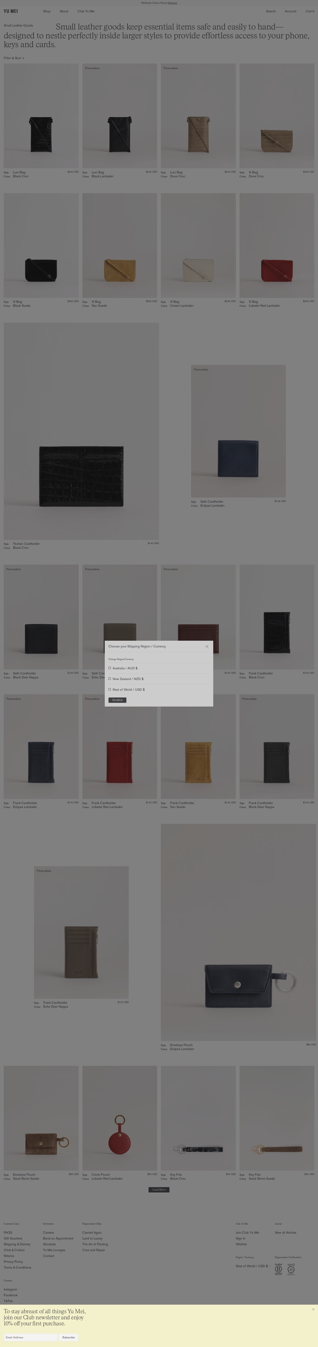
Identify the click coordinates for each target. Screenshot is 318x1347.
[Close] (313, 1309)
